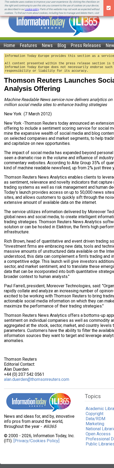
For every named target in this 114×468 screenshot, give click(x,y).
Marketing (95, 423)
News (47, 45)
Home (9, 45)
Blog (62, 45)
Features (28, 45)
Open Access (98, 433)
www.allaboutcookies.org (65, 16)
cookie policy (32, 9)
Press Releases (86, 45)
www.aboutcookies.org (36, 16)
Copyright (94, 413)
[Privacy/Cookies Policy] (36, 440)
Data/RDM (95, 418)
